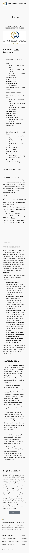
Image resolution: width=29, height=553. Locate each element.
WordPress (12, 549)
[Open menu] (14, 8)
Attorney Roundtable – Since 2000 (17, 3)
